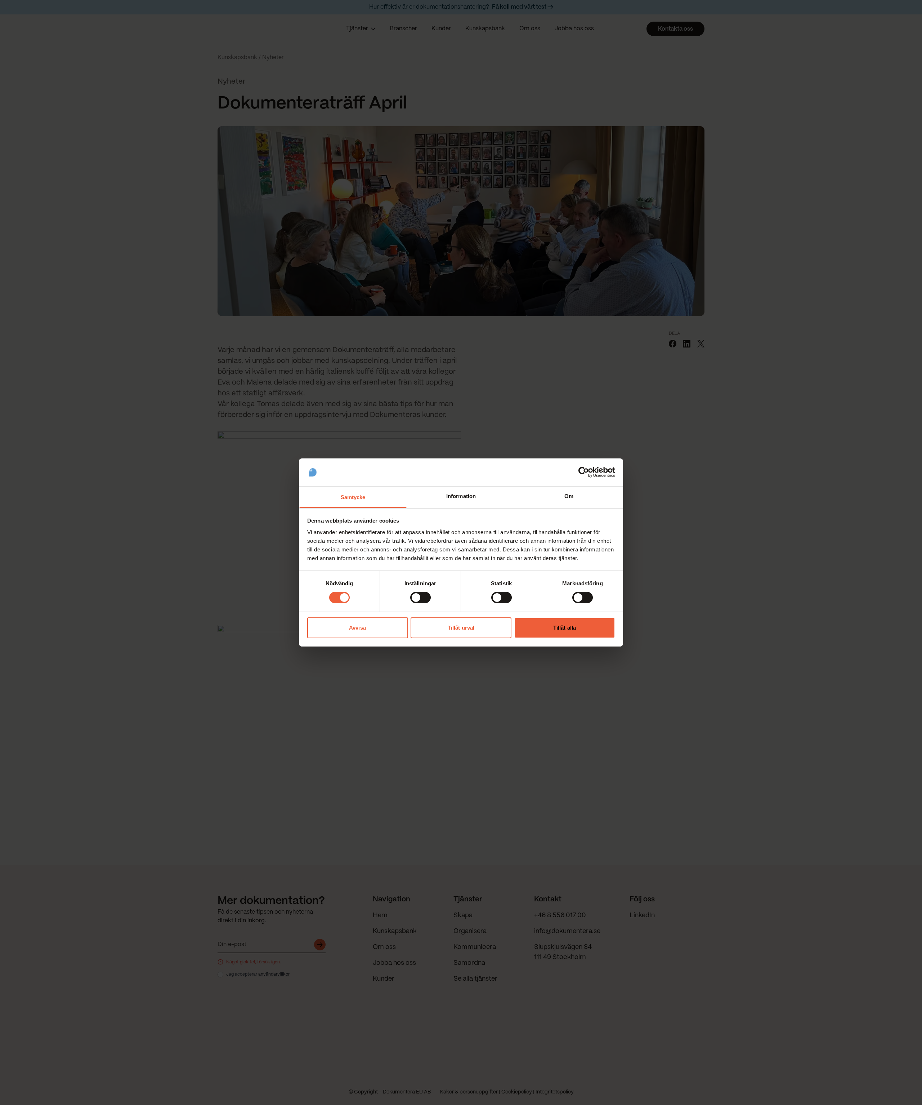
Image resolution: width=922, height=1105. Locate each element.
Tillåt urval (461, 628)
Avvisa (357, 628)
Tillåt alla (564, 628)
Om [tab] (568, 496)
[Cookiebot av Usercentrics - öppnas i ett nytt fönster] (583, 472)
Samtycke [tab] (353, 497)
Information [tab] (461, 496)
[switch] (420, 597)
